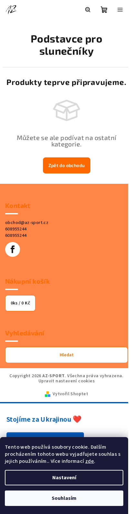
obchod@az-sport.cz (26, 223)
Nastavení (64, 477)
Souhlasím (64, 498)
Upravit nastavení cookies (66, 381)
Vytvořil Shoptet (70, 394)
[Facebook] (12, 249)
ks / (20, 303)
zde (89, 461)
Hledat (67, 355)
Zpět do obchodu (66, 165)
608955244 (16, 229)
